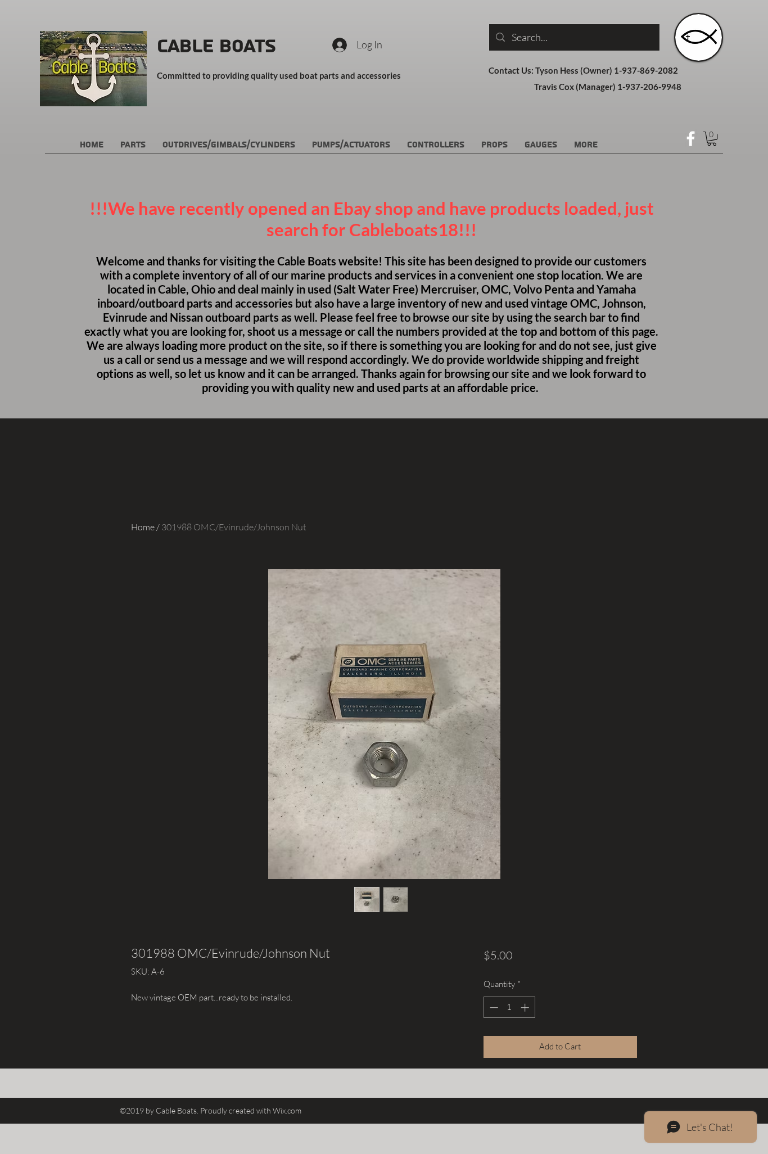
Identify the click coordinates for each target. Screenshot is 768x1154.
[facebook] (691, 138)
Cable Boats (216, 46)
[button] (711, 139)
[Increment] (526, 1007)
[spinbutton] (509, 1007)
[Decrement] (492, 1007)
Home (143, 527)
